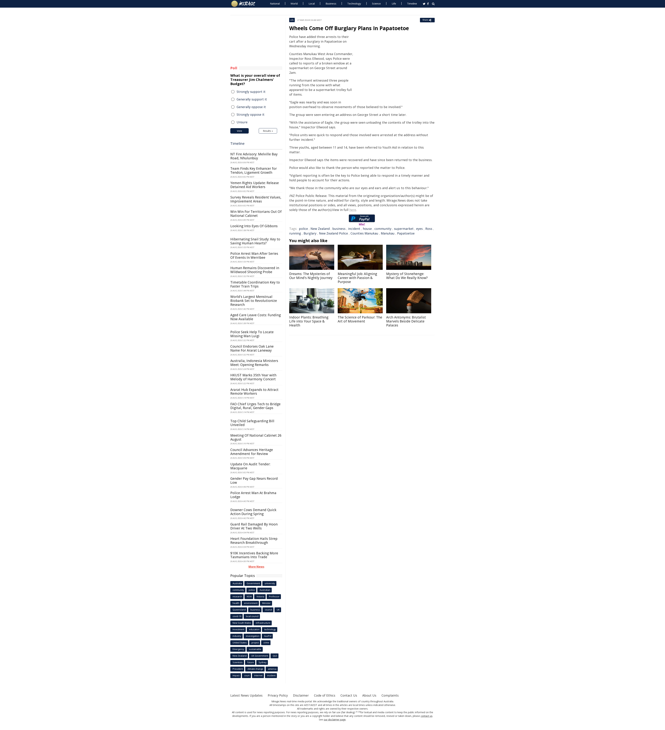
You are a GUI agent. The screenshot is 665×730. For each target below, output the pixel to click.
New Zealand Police (333, 233)
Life (394, 3)
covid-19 (237, 616)
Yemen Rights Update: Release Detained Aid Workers (254, 185)
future (250, 662)
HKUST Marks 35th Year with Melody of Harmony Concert (253, 377)
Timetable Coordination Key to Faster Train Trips (255, 284)
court (247, 675)
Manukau (387, 233)
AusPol (267, 636)
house (367, 229)
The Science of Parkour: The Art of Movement (360, 319)
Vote (239, 130)
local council (252, 616)
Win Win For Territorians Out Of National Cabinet (256, 213)
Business (331, 3)
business (338, 229)
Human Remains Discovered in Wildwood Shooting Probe (254, 270)
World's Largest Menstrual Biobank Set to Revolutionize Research (253, 300)
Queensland (239, 609)
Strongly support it (251, 92)
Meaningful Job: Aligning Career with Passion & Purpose (357, 278)
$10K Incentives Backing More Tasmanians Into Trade (254, 555)
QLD (275, 655)
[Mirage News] (244, 4)
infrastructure (263, 622)
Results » (268, 130)
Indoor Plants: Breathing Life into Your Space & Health (308, 321)
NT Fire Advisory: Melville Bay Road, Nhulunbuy (254, 156)
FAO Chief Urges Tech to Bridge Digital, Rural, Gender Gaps (255, 406)
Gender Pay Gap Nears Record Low (254, 480)
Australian (265, 589)
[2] (359, 712)
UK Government (259, 655)
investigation (252, 636)
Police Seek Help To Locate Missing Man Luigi (252, 334)
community (382, 229)
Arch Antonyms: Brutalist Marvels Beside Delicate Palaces (406, 321)
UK (278, 609)
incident (354, 229)
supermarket (404, 229)
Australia (237, 583)
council (268, 609)
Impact (236, 675)
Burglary (310, 233)
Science (376, 3)
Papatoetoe (406, 233)
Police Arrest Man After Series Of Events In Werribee (254, 255)
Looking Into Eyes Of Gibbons (254, 226)
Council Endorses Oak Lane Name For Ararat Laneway (252, 348)
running (295, 233)
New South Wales (242, 622)
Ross (428, 229)
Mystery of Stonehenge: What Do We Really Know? (407, 276)
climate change (255, 668)
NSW (249, 596)
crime (266, 642)
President (238, 668)
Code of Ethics (324, 695)
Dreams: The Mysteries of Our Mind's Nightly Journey (310, 276)
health (236, 603)
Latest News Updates (246, 695)
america (272, 668)
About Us (369, 695)
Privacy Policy (278, 695)
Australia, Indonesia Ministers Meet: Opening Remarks (254, 363)
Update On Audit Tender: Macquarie (250, 466)
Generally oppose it (251, 107)
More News (256, 567)
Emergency (238, 649)
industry (237, 636)
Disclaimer (301, 695)
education (254, 629)
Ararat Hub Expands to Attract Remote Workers (254, 391)
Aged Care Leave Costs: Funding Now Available (255, 317)
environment (251, 603)
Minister (266, 603)
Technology (354, 3)
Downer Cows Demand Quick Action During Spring (253, 512)
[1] (357, 712)
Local (312, 3)
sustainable (255, 649)
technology (270, 629)
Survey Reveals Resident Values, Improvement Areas (255, 199)
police (303, 229)
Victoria (260, 596)
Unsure (242, 122)
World (294, 3)
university (270, 583)
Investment (238, 629)
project (255, 642)
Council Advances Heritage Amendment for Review (251, 452)
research (237, 596)
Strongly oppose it (250, 114)
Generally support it (252, 99)
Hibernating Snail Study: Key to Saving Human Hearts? (255, 241)
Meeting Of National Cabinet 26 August (255, 437)
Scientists (238, 662)
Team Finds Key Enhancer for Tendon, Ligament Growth (253, 170)
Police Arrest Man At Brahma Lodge (253, 495)
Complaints (390, 695)
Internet (258, 675)
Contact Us (348, 695)
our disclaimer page (335, 719)
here (352, 210)
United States (240, 642)
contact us (426, 716)
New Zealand (320, 229)
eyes (419, 229)
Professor (274, 596)
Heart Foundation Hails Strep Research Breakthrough (253, 540)
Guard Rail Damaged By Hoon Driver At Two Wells (254, 526)
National (275, 3)
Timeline (412, 3)
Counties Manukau (364, 233)
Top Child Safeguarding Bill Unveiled (252, 423)
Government (253, 583)
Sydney (263, 662)
